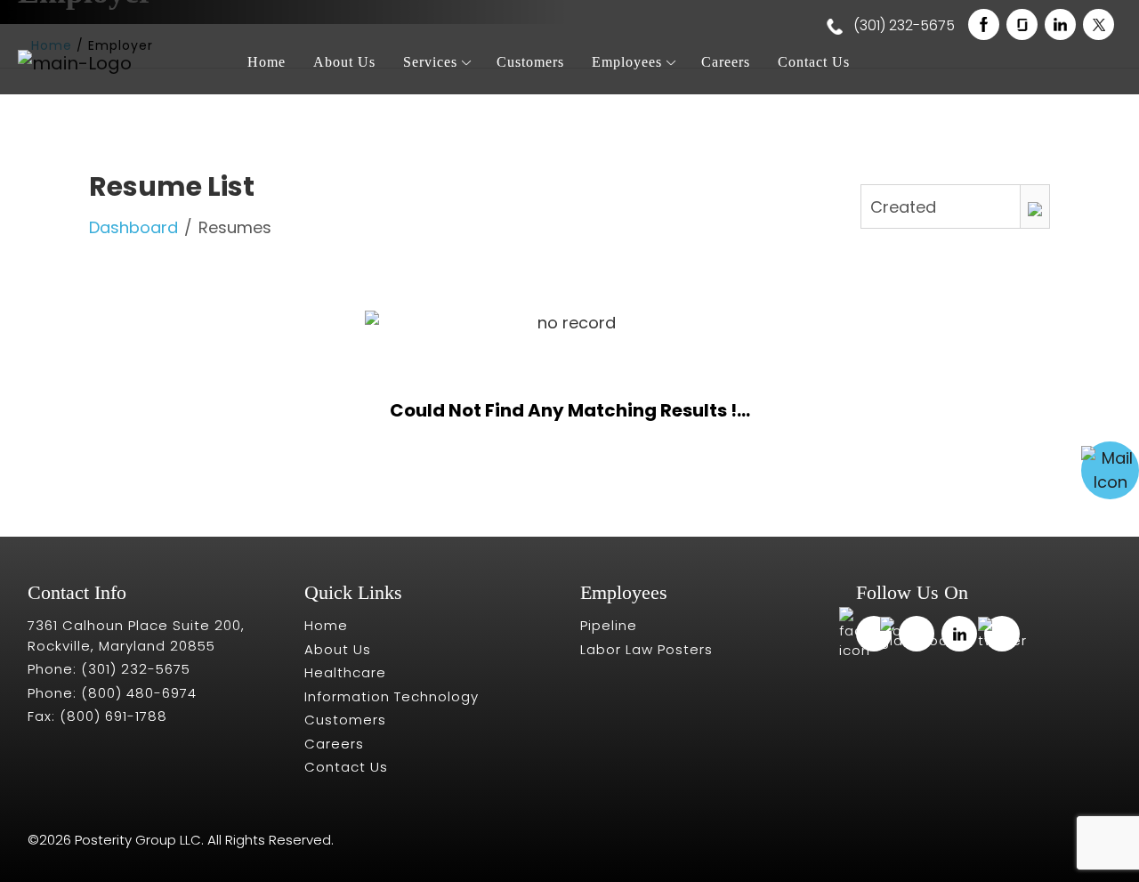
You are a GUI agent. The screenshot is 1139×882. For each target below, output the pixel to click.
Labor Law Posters (646, 649)
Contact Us (814, 61)
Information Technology (391, 696)
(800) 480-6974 (139, 693)
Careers (725, 61)
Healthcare (345, 672)
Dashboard (133, 227)
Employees (627, 61)
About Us (344, 61)
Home (266, 61)
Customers (530, 61)
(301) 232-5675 (902, 25)
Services (430, 61)
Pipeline (608, 625)
